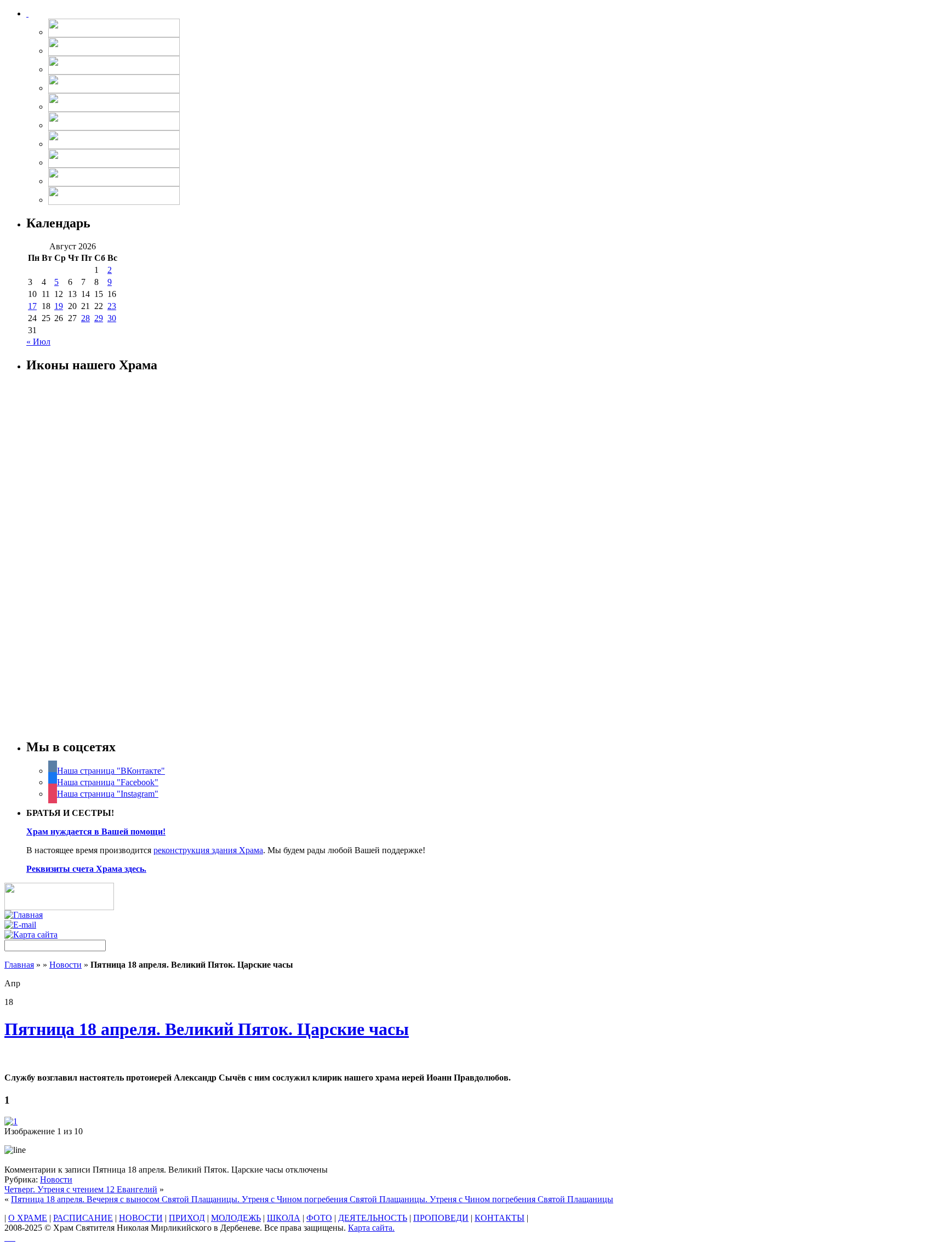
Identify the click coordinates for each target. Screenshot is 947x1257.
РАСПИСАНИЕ (83, 1217)
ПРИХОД (187, 1217)
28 (85, 318)
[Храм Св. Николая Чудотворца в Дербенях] (27, 13)
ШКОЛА (283, 1217)
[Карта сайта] (31, 934)
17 (32, 306)
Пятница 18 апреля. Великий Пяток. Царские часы (206, 1029)
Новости (65, 964)
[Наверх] (9, 1237)
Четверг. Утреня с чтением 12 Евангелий (80, 1189)
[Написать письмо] (20, 924)
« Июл (38, 341)
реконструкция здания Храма (208, 850)
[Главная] (23, 914)
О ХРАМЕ (27, 1217)
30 (111, 318)
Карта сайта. (371, 1227)
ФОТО (319, 1217)
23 (111, 306)
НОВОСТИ (141, 1217)
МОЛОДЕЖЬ (236, 1217)
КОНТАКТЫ (499, 1217)
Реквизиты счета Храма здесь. (86, 868)
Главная (19, 964)
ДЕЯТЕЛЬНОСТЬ (372, 1217)
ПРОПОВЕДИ (441, 1217)
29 (98, 318)
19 (58, 306)
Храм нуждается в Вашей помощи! (96, 831)
